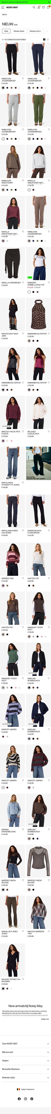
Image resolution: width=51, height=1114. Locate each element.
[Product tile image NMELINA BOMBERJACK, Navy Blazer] (38, 710)
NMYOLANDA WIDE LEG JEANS (10, 532)
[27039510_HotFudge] (16, 88)
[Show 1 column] (48, 39)
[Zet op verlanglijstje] (22, 78)
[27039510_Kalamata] (11, 88)
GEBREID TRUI (7, 578)
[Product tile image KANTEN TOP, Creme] (38, 559)
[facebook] (19, 1099)
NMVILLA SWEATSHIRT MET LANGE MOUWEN (35, 183)
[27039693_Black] (29, 688)
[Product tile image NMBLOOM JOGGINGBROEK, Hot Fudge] (38, 212)
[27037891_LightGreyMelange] (29, 190)
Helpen (5, 1060)
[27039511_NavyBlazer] (7, 190)
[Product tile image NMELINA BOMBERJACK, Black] (38, 659)
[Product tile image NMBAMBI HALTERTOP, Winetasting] (38, 363)
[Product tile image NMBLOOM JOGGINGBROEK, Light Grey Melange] (12, 110)
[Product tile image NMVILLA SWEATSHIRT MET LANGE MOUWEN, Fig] (12, 212)
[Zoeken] (34, 7)
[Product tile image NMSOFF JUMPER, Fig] (38, 761)
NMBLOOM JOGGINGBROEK (9, 80)
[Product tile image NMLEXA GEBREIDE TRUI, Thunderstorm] (38, 912)
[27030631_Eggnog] (7, 441)
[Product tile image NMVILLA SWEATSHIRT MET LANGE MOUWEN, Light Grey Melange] (38, 161)
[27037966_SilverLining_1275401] (7, 737)
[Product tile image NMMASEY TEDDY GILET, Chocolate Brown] (38, 608)
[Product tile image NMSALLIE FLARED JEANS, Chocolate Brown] (12, 912)
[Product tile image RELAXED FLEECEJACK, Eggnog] (38, 412)
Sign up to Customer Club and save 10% (15, 2)
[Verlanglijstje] (43, 7)
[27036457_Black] (37, 637)
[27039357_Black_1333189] (33, 292)
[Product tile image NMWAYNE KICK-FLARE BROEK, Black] (38, 511)
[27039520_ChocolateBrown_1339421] (29, 341)
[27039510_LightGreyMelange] (3, 139)
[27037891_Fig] (33, 190)
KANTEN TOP (33, 578)
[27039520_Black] (37, 341)
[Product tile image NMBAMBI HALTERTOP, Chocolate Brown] (38, 314)
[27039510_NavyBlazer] (7, 88)
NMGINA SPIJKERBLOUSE (9, 830)
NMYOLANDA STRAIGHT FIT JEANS (10, 484)
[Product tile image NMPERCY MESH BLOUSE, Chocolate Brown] (38, 861)
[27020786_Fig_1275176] (3, 586)
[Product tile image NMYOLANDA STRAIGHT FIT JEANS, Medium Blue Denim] (12, 463)
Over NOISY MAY (9, 1043)
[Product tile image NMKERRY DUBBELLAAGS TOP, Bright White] (38, 263)
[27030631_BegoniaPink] (11, 441)
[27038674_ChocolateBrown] (7, 890)
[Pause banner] (49, 2)
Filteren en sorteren (15, 40)
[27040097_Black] (3, 989)
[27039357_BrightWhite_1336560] (29, 292)
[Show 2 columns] (44, 39)
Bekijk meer (45, 1019)
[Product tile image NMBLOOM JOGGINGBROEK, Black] (12, 59)
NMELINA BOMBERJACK (34, 679)
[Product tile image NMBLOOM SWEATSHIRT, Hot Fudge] (12, 161)
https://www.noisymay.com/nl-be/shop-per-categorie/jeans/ (38, 451)
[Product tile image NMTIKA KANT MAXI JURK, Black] (12, 314)
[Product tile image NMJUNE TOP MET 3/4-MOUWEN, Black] (12, 960)
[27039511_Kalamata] (11, 190)
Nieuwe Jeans (19, 31)
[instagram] (25, 1099)
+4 (45, 637)
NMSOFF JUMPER (9, 729)
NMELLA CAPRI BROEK (11, 283)
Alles (6, 31)
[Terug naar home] (12, 7)
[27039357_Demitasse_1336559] (37, 292)
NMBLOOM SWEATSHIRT (7, 182)
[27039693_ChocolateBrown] (33, 688)
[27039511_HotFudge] (3, 190)
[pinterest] (32, 1099)
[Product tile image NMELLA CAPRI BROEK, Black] (12, 263)
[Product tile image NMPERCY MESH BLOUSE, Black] (12, 861)
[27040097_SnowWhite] (11, 989)
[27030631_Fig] (3, 441)
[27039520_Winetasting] (33, 341)
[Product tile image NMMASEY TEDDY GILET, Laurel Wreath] (12, 659)
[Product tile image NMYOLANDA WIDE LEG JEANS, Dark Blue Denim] (12, 511)
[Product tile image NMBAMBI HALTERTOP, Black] (12, 363)
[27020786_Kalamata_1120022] (7, 586)
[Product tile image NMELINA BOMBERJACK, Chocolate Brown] (38, 810)
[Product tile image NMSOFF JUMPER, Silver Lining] (12, 761)
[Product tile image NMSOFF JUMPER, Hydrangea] (12, 710)
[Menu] (3, 7)
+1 (19, 88)
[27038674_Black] (3, 890)
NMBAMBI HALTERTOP (37, 334)
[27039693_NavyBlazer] (37, 688)
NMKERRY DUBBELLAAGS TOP (36, 284)
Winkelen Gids (8, 1077)
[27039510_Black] (3, 88)
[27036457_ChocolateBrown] (29, 637)
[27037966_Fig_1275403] (3, 737)
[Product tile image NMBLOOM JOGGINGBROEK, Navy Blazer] (38, 59)
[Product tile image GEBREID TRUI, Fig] (12, 559)
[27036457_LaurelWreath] (3, 688)
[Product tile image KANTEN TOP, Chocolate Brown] (12, 608)
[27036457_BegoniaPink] (42, 637)
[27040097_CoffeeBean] (7, 989)
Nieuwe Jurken (35, 31)
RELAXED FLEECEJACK (33, 433)
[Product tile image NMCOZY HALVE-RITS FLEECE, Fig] (12, 412)
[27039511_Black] (16, 190)
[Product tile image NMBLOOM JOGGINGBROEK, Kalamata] (38, 110)
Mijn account (7, 1052)
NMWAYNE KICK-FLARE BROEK (35, 532)
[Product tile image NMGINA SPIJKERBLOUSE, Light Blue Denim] (12, 810)
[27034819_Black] (29, 586)
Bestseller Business (11, 1069)
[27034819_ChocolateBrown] (33, 586)
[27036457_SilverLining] (33, 637)
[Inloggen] (38, 7)
